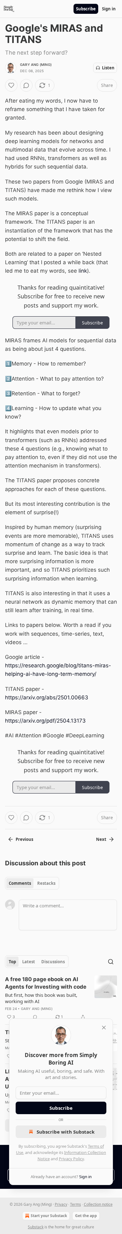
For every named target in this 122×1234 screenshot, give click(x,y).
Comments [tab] (20, 883)
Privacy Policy (71, 1159)
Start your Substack (49, 1215)
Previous (24, 839)
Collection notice (98, 1204)
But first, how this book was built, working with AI (41, 998)
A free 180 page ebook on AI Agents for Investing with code (45, 983)
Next (101, 839)
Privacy (61, 1204)
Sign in (109, 9)
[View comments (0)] (26, 85)
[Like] (11, 85)
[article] (61, 998)
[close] (104, 1028)
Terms (75, 1204)
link (83, 271)
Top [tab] (12, 961)
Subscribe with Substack (65, 1132)
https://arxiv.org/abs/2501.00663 (46, 697)
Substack (35, 1227)
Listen (108, 68)
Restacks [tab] (46, 883)
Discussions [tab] (53, 961)
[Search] (110, 961)
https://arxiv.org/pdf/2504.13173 (45, 721)
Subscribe (86, 9)
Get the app (86, 1215)
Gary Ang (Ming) (36, 64)
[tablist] (32, 883)
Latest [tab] (28, 961)
